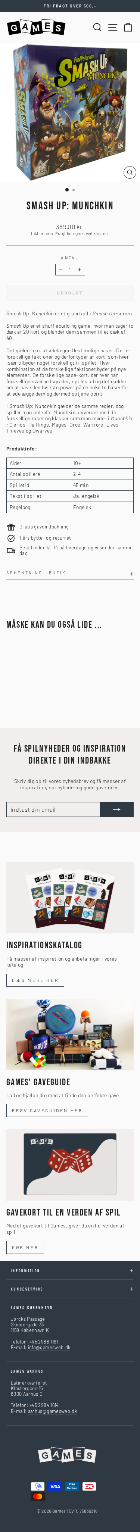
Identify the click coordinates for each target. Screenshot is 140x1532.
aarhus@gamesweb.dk (52, 1411)
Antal (70, 257)
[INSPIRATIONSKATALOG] (70, 898)
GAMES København (32, 1307)
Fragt (60, 233)
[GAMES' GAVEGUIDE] (70, 1034)
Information (25, 1271)
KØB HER (25, 1247)
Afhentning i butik (36, 572)
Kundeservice (27, 1289)
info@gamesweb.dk (49, 1347)
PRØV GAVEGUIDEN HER (47, 1110)
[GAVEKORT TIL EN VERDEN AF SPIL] (70, 1165)
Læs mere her (35, 980)
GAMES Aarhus (27, 1371)
